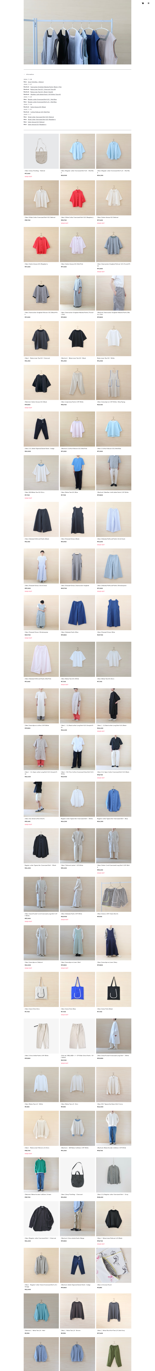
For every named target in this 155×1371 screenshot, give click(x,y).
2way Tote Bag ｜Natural (36, 82)
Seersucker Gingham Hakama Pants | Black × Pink (46, 87)
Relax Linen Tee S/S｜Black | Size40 (41, 92)
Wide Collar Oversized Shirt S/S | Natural (41, 117)
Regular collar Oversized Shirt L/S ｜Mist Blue (42, 102)
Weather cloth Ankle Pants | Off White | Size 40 (45, 94)
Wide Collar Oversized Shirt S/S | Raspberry (42, 119)
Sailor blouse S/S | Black (38, 107)
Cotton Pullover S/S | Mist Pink (40, 112)
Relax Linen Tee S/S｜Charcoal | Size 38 (43, 89)
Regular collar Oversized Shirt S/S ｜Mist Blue (42, 99)
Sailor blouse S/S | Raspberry (37, 124)
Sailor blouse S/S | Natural (36, 122)
